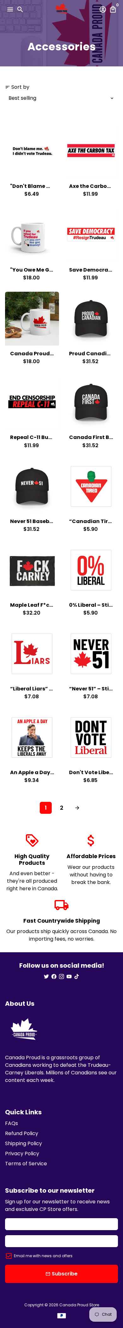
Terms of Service (26, 1163)
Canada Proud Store (79, 1305)
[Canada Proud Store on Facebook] (53, 976)
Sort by (17, 87)
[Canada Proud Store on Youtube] (69, 976)
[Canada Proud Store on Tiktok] (76, 976)
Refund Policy (21, 1133)
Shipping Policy (23, 1143)
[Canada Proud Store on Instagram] (61, 976)
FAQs (11, 1123)
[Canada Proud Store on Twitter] (46, 976)
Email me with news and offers (43, 1255)
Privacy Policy (22, 1153)
